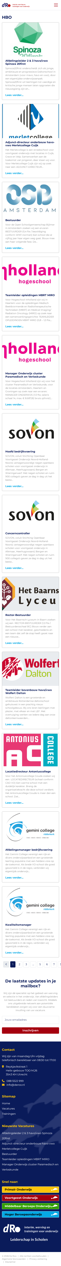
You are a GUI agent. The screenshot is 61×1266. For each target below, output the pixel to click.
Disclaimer (10, 1262)
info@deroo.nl (15, 1084)
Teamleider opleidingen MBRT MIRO (25, 1159)
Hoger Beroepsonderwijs (23, 1214)
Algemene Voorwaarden (14, 1259)
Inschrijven (30, 1030)
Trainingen (9, 1113)
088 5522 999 (15, 1080)
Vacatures (8, 1108)
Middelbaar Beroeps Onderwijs (28, 1206)
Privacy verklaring (38, 1259)
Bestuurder (9, 1154)
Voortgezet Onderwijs (21, 1197)
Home (6, 1103)
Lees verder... (14, 95)
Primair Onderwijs (18, 1189)
